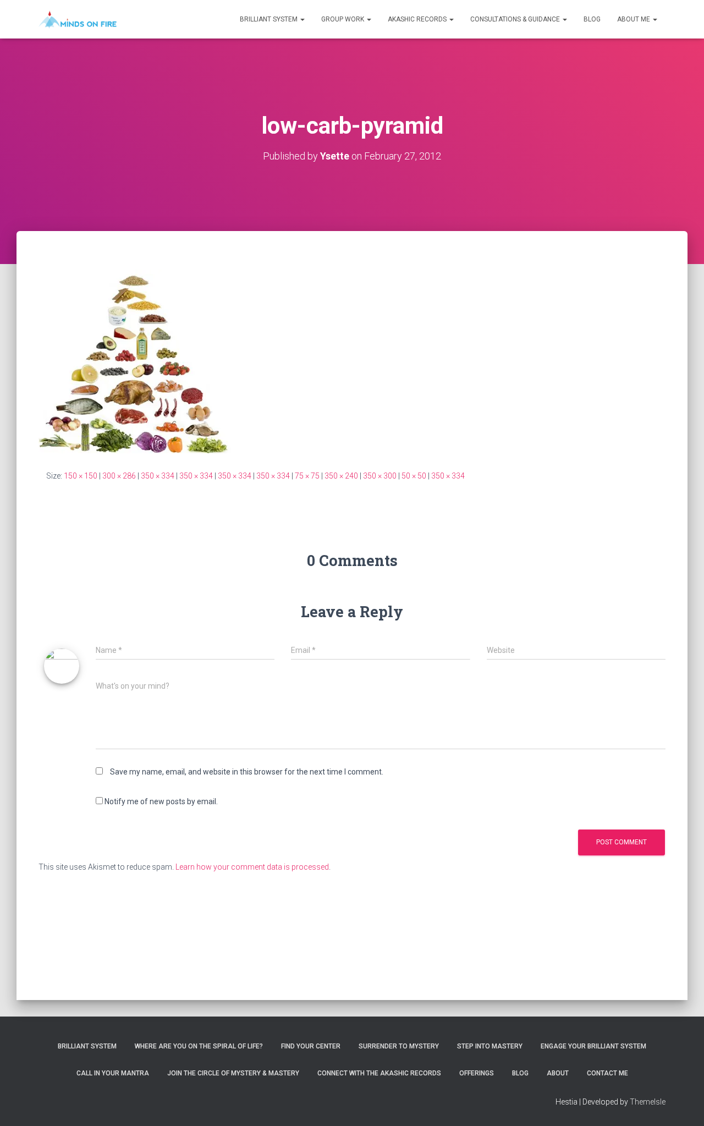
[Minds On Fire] (77, 19)
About (558, 1073)
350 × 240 (341, 475)
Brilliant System (269, 19)
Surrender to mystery (399, 1046)
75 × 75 (307, 475)
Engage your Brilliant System (593, 1046)
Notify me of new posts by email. (161, 801)
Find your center (310, 1046)
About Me (634, 19)
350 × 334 (157, 475)
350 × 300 (380, 475)
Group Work (343, 19)
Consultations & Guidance (516, 19)
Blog (592, 19)
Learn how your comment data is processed (252, 867)
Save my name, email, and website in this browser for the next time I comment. (246, 771)
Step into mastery (489, 1046)
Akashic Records (418, 19)
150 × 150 (80, 475)
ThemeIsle (648, 1101)
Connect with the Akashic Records (379, 1073)
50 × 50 (414, 475)
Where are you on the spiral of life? (199, 1046)
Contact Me (607, 1073)
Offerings (476, 1073)
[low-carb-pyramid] (134, 360)
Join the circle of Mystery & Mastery (233, 1073)
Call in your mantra (112, 1073)
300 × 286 (119, 475)
